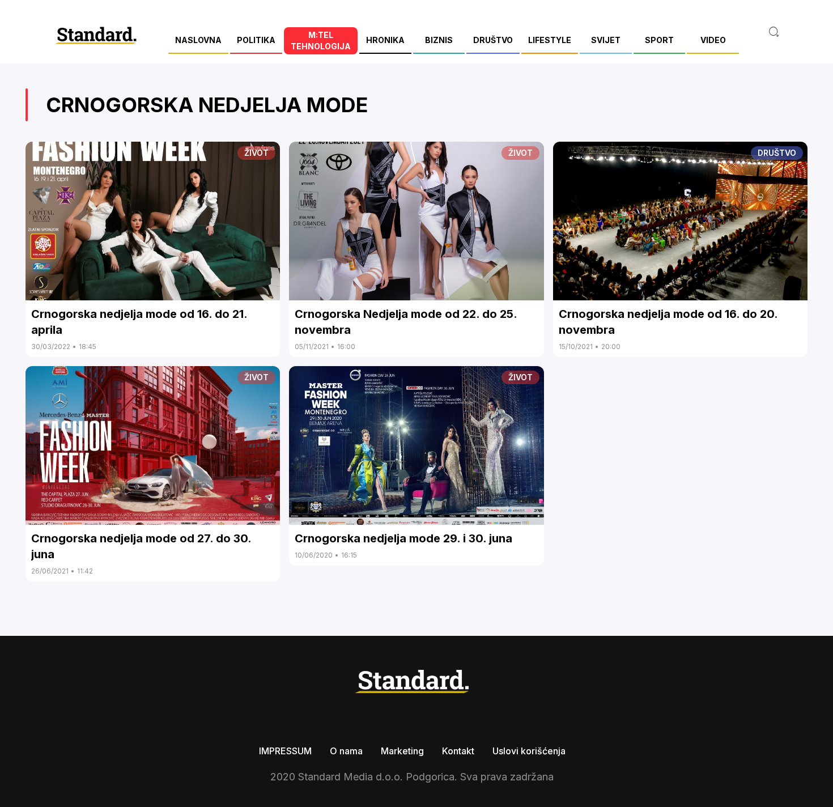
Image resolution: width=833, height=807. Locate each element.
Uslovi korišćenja (529, 751)
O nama (346, 751)
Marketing (402, 751)
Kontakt (458, 751)
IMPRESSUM (285, 751)
